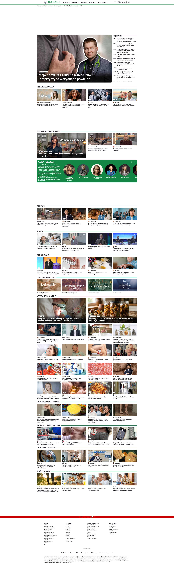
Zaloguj (124, 2)
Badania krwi (46, 539)
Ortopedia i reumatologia (70, 538)
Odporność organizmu (91, 533)
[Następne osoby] (135, 162)
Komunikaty (75, 2)
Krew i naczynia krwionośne (92, 538)
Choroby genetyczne (91, 527)
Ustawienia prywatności (107, 552)
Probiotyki (111, 530)
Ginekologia (68, 529)
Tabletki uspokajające (113, 532)
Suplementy (111, 533)
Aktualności (66, 2)
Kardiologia (68, 532)
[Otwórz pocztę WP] (115, 2)
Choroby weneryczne (91, 529)
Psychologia (75, 5)
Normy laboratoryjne (48, 529)
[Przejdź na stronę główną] (45, 3)
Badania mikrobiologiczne (49, 532)
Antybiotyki (111, 527)
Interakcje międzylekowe (113, 529)
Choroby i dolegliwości (42, 5)
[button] (119, 2)
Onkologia (67, 536)
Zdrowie (83, 2)
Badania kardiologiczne (48, 526)
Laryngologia (68, 530)
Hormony (89, 532)
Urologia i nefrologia (69, 541)
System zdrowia (102, 2)
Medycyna (91, 2)
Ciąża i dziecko (67, 5)
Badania (51, 5)
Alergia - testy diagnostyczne (49, 527)
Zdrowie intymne (90, 536)
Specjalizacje (58, 5)
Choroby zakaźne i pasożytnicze (93, 526)
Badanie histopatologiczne (49, 536)
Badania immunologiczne (49, 538)
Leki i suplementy (112, 524)
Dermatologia (68, 527)
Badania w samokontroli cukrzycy (50, 535)
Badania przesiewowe (48, 533)
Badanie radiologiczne (48, 541)
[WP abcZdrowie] (55, 2)
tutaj (70, 562)
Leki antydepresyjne (112, 526)
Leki (81, 5)
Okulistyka (68, 535)
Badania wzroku (47, 542)
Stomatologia (68, 539)
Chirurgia (67, 526)
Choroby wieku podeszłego (92, 530)
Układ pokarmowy (90, 535)
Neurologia (68, 533)
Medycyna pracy (47, 530)
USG (45, 544)
